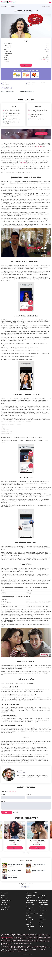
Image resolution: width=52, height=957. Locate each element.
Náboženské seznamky (7, 91)
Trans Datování (42, 898)
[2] (10, 791)
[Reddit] (22, 887)
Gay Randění (29, 898)
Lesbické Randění (42, 910)
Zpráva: (3, 801)
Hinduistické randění (6, 148)
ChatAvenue (29, 917)
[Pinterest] (12, 88)
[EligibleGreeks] (4, 865)
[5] (15, 791)
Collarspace (41, 913)
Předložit (6, 812)
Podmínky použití (5, 907)
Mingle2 (28, 915)
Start (41, 134)
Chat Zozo (40, 926)
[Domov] (8, 2)
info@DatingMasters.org (7, 937)
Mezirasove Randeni (43, 902)
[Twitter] (8, 88)
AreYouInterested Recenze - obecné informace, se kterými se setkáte (15, 877)
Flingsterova (41, 917)
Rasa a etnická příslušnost (27, 91)
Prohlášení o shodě (5, 900)
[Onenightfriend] (17, 75)
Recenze (3, 895)
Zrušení (15, 812)
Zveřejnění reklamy (5, 902)
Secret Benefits (42, 920)
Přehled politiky (4, 904)
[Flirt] (26, 75)
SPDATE (40, 922)
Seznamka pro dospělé (31, 900)
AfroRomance (29, 924)
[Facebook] (2, 88)
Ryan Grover (20, 771)
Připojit (26, 65)
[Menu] (50, 2)
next (28, 853)
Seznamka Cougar (30, 910)
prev (23, 853)
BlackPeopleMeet (30, 920)
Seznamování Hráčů (43, 900)
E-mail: (29, 794)
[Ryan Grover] (8, 774)
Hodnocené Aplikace (31, 895)
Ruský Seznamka (42, 895)
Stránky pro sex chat (43, 904)
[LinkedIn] (5, 88)
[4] (13, 791)
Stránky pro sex (29, 902)
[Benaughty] (35, 75)
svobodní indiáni (39, 146)
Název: (3, 794)
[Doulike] (28, 871)
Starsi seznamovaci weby (32, 913)
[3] (12, 791)
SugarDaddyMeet (30, 926)
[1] (9, 791)
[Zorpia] (28, 865)
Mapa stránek (4, 909)
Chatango (28, 929)
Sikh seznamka (23, 162)
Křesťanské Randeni (30, 904)
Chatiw (40, 915)
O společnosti (4, 898)
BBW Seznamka (42, 907)
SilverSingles (29, 922)
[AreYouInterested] (4, 876)
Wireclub (40, 924)
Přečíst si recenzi (14, 844)
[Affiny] (4, 871)
